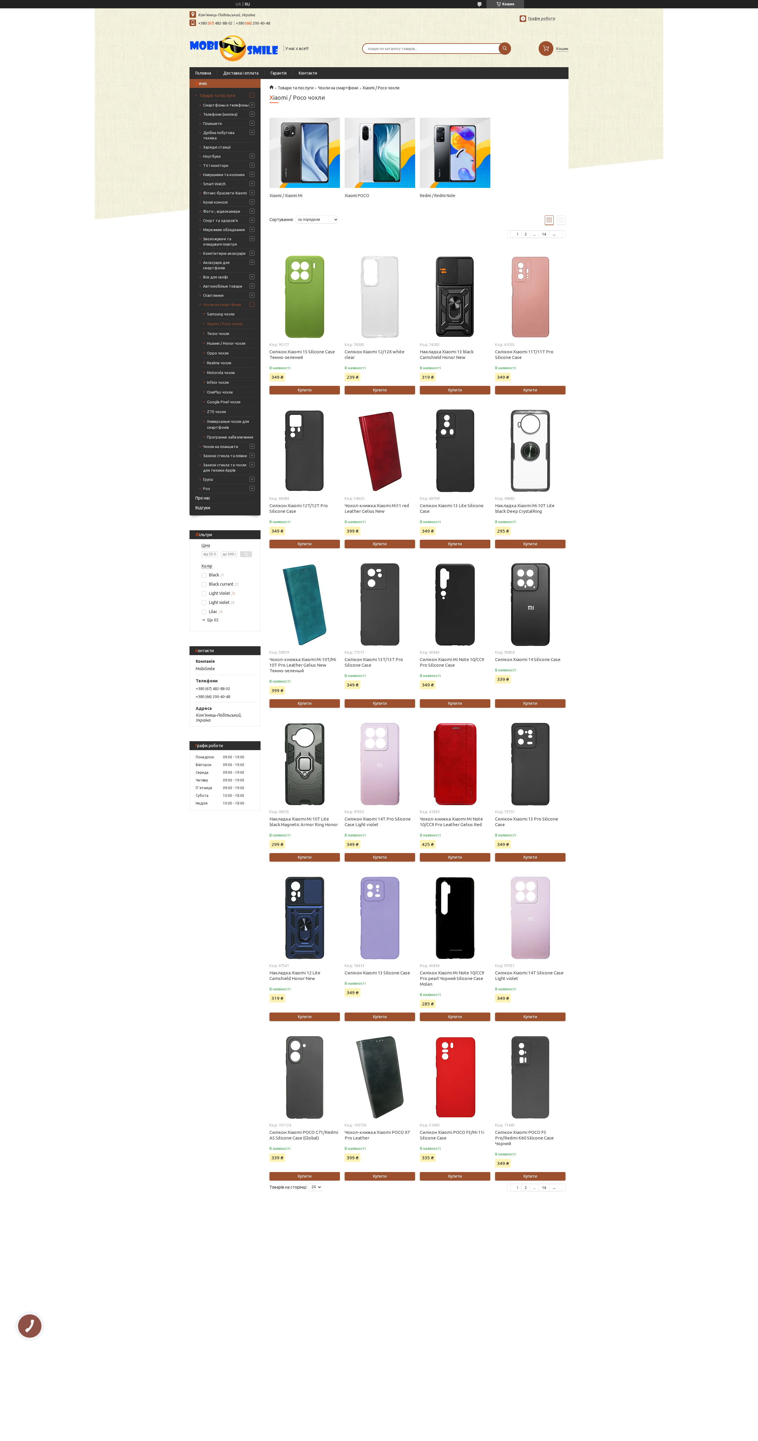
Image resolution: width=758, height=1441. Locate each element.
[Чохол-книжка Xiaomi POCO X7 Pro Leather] (380, 1077)
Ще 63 (212, 620)
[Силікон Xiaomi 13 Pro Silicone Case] (530, 764)
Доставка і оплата (240, 73)
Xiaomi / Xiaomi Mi (285, 195)
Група (208, 479)
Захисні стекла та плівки (225, 456)
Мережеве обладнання (224, 230)
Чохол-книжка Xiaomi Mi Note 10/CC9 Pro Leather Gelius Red (451, 821)
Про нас (202, 498)
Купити (304, 390)
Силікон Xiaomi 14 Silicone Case (528, 659)
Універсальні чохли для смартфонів (228, 424)
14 (544, 234)
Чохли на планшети (220, 446)
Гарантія (279, 73)
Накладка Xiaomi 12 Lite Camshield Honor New (294, 975)
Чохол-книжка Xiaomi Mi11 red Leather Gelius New (377, 508)
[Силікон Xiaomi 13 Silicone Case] (380, 917)
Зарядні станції (217, 147)
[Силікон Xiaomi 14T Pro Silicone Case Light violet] (380, 764)
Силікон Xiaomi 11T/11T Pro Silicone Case (524, 354)
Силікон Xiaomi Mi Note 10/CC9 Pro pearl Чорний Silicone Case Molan (452, 978)
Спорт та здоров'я (220, 220)
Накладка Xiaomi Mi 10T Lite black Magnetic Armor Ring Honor (303, 821)
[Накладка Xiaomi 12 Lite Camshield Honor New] (304, 917)
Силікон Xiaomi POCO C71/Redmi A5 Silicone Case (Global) (303, 1135)
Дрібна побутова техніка (219, 135)
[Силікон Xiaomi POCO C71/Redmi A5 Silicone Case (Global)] (304, 1077)
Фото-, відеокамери (221, 211)
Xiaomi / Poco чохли (225, 324)
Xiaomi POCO (357, 195)
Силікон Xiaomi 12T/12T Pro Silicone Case (298, 508)
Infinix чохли (218, 382)
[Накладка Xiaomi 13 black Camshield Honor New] (455, 296)
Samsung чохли (221, 314)
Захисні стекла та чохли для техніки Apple (224, 467)
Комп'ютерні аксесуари (224, 253)
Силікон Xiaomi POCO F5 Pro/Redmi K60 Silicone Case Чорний (524, 1138)
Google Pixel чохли (223, 402)
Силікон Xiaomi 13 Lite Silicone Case (452, 508)
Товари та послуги (217, 95)
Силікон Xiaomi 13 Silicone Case (377, 972)
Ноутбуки (212, 156)
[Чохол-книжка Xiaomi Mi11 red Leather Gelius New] (380, 450)
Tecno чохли (218, 333)
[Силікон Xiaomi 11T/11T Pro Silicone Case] (530, 296)
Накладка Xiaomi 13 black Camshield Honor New (446, 354)
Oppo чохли (218, 353)
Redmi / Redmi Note (437, 195)
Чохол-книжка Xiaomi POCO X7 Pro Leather (377, 1135)
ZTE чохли (216, 412)
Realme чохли (219, 363)
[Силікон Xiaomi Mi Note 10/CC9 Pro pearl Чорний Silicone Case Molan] (455, 917)
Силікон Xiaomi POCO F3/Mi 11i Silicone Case (452, 1135)
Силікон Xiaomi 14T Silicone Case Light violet (529, 975)
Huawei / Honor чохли (226, 343)
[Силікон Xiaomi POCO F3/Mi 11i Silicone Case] (455, 1077)
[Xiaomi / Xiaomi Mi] (304, 153)
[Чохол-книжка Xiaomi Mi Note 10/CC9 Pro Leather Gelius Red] (455, 764)
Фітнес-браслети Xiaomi (225, 193)
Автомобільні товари (222, 286)
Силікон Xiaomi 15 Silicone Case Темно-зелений (302, 354)
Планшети (212, 123)
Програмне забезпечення (230, 437)
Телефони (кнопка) (220, 114)
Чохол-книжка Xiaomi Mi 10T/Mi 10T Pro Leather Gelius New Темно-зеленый (302, 665)
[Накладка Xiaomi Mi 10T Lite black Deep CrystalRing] (530, 450)
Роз (206, 488)
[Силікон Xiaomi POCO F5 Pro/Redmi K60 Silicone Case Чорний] (530, 1077)
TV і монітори (215, 165)
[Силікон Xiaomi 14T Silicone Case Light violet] (530, 917)
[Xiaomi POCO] (380, 153)
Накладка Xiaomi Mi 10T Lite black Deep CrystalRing (525, 508)
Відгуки (202, 507)
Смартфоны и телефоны (226, 105)
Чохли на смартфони (222, 304)
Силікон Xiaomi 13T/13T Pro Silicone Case (374, 662)
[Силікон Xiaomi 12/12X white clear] (380, 296)
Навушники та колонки (224, 175)
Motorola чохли (221, 372)
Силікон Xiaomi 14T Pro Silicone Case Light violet (378, 821)
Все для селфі (215, 277)
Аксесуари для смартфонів (216, 265)
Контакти (308, 73)
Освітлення (213, 295)
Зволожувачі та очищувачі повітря (220, 241)
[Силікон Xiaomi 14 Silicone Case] (530, 604)
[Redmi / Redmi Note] (455, 153)
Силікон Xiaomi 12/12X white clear (374, 354)
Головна (203, 73)
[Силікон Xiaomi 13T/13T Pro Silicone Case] (380, 604)
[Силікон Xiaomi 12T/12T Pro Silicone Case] (304, 450)
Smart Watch (214, 184)
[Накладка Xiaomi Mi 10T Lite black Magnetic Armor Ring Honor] (304, 764)
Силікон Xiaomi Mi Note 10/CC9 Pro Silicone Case (452, 662)
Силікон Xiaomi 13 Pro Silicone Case (526, 821)
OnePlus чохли (220, 392)
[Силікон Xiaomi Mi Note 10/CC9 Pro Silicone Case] (455, 604)
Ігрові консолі (215, 202)
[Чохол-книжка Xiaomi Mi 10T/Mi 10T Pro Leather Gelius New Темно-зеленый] (304, 604)
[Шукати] (505, 48)
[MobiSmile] (234, 48)
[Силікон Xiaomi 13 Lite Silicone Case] (455, 450)
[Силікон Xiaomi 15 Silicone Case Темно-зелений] (304, 296)
